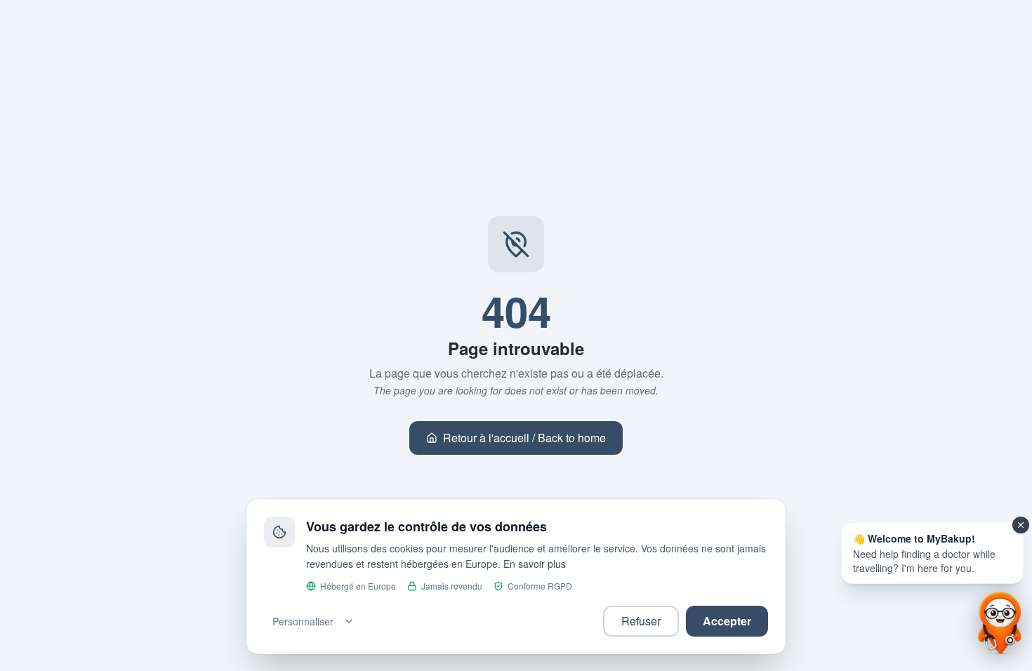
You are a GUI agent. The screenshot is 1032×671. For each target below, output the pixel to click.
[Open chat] (998, 623)
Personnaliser (302, 621)
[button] (932, 553)
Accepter (727, 621)
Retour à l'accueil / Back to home (524, 438)
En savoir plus (534, 564)
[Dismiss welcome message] (1020, 525)
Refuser (641, 621)
